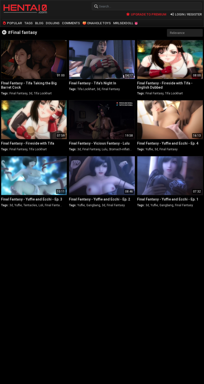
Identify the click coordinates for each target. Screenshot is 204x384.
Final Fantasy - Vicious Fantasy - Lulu (99, 143)
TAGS (28, 23)
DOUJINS (52, 23)
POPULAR (14, 23)
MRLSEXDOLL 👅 (125, 23)
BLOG (39, 23)
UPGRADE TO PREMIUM (148, 14)
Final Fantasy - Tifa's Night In (92, 83)
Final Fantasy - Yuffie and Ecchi (167, 143)
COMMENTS (71, 23)
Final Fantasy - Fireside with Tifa (27, 143)
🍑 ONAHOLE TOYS (96, 23)
